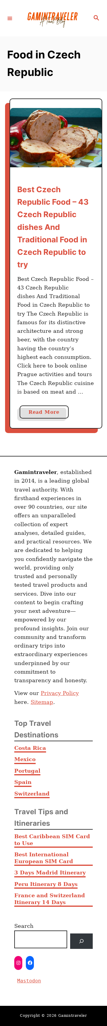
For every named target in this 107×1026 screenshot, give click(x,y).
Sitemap (42, 702)
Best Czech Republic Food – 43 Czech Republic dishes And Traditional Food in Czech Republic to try (53, 227)
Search (24, 926)
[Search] (81, 941)
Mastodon (29, 981)
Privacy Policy (60, 693)
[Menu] (10, 18)
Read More (49, 414)
